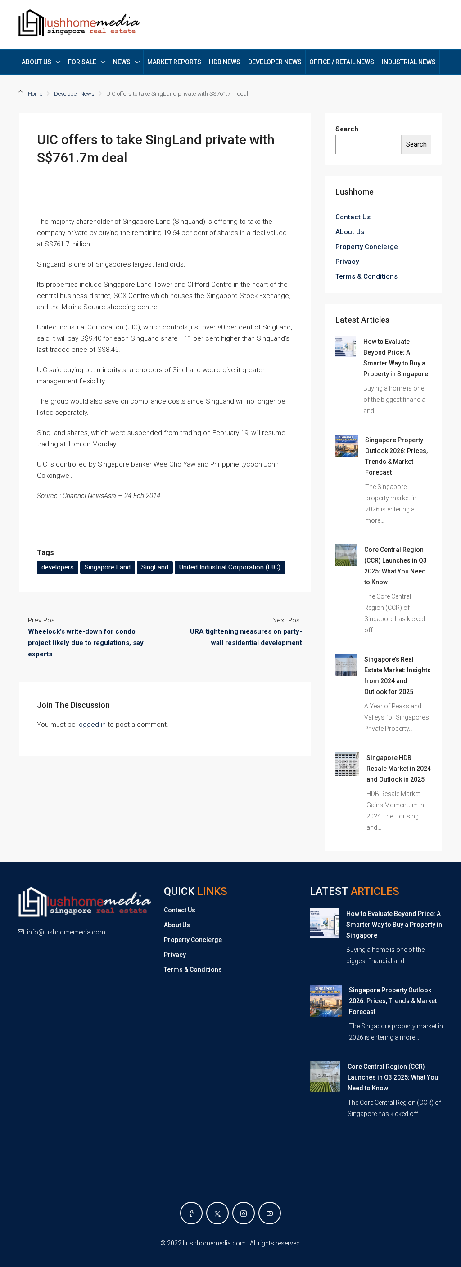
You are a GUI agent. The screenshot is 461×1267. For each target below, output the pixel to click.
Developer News (74, 93)
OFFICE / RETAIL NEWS (341, 62)
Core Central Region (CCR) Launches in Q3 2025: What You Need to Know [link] (393, 1077)
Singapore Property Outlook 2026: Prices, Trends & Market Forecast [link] (393, 1001)
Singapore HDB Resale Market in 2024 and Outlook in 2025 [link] (398, 768)
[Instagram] (243, 1213)
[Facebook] (191, 1213)
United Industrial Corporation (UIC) (229, 567)
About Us (349, 232)
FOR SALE (82, 62)
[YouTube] (269, 1213)
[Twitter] (217, 1213)
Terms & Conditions (366, 276)
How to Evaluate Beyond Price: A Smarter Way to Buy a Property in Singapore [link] (394, 924)
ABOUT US (36, 62)
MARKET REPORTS (174, 62)
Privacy (347, 262)
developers (57, 567)
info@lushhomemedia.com (66, 932)
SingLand (154, 567)
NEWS (122, 62)
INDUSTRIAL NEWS (409, 62)
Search (346, 129)
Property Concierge (366, 247)
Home (35, 93)
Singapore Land (108, 567)
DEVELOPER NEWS (275, 62)
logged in (91, 724)
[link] (345, 346)
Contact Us (353, 217)
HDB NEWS (224, 62)
